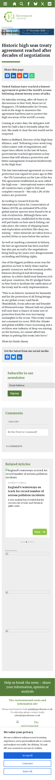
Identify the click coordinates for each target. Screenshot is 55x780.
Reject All (27, 771)
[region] (27, 752)
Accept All (27, 755)
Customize (27, 763)
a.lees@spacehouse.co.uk (27, 715)
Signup (14, 393)
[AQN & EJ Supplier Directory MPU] (27, 647)
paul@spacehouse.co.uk (40, 709)
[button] (21, 542)
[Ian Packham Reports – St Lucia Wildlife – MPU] (27, 570)
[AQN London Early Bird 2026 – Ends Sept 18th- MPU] (27, 608)
